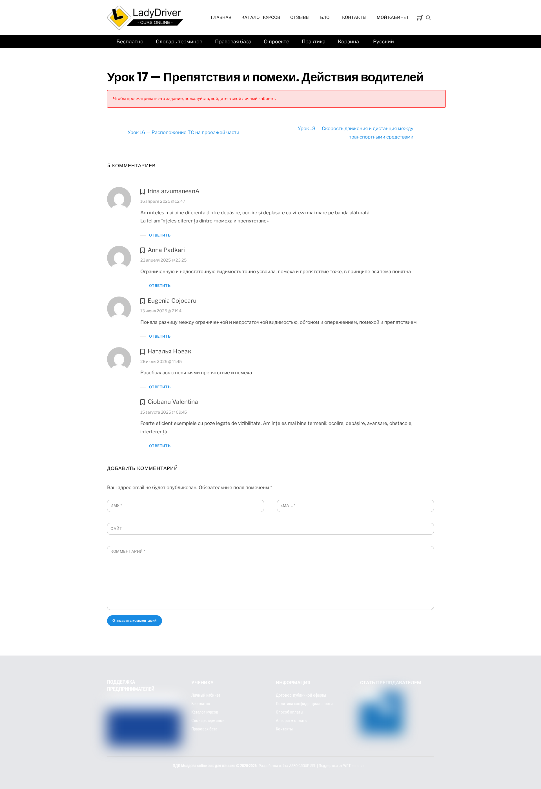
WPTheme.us (353, 765)
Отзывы (300, 17)
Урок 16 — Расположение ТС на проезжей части (183, 132)
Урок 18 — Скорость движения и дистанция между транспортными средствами (355, 132)
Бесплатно (129, 41)
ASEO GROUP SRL (302, 765)
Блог (326, 17)
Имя (116, 505)
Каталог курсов (260, 17)
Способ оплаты (289, 712)
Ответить (159, 235)
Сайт (116, 528)
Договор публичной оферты (301, 695)
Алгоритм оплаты (291, 720)
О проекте (276, 41)
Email (288, 505)
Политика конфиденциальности (304, 703)
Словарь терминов (179, 41)
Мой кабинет (393, 17)
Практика (313, 41)
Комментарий (127, 551)
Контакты (354, 17)
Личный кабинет (205, 695)
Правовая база (233, 41)
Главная (221, 17)
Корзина (348, 41)
